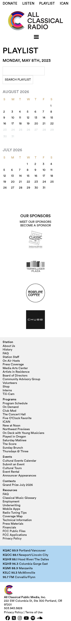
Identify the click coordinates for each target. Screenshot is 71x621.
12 (28, 117)
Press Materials (13, 523)
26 (5, 187)
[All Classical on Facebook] (7, 618)
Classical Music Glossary (19, 497)
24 (44, 181)
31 (44, 187)
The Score (10, 443)
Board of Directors (15, 375)
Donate (10, 3)
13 (36, 117)
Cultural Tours (12, 468)
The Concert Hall (14, 414)
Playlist (47, 3)
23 (36, 181)
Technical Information (17, 520)
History (7, 349)
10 (12, 117)
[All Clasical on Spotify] (33, 618)
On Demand (11, 406)
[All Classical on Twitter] (14, 618)
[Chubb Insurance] (35, 319)
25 (52, 181)
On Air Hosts (11, 360)
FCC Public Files (14, 531)
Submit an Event (13, 464)
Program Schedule (15, 403)
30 (36, 187)
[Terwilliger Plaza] (35, 266)
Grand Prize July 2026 (18, 484)
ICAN (64, 3)
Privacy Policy (12, 538)
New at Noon (11, 425)
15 (51, 117)
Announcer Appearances (19, 475)
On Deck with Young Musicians (23, 432)
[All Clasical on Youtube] (26, 618)
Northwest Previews (16, 429)
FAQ (6, 353)
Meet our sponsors (35, 221)
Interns (7, 390)
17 (12, 123)
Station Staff (11, 356)
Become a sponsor (35, 225)
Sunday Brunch (13, 447)
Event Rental (11, 471)
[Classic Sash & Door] (35, 239)
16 (4, 123)
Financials (9, 527)
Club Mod (9, 410)
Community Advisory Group (21, 379)
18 (20, 123)
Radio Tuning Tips (15, 512)
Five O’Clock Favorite (17, 418)
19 (28, 123)
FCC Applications (15, 534)
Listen (28, 3)
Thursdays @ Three (15, 451)
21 (44, 123)
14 (44, 117)
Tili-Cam (8, 393)
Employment (11, 501)
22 (52, 123)
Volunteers (10, 382)
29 (28, 187)
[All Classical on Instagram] (20, 618)
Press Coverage (13, 364)
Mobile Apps (11, 508)
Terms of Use (34, 612)
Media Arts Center (15, 368)
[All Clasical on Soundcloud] (40, 618)
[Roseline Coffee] (35, 293)
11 (20, 117)
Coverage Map (13, 516)
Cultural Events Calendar (19, 460)
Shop (6, 386)
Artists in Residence (16, 371)
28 (20, 187)
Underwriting (11, 505)
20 (36, 123)
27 (12, 187)
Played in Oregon (14, 436)
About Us (9, 345)
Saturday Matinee (14, 440)
